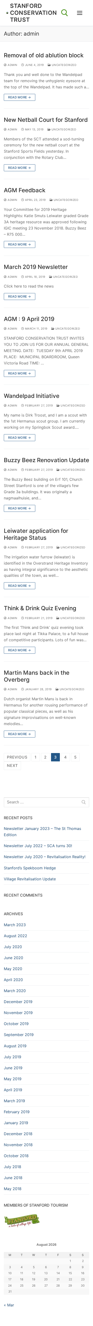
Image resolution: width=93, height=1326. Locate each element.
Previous (17, 757)
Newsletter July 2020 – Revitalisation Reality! (44, 856)
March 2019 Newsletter (36, 266)
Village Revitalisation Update (30, 879)
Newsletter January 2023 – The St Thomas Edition (42, 831)
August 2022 (15, 935)
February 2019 (17, 1111)
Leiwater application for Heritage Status (36, 534)
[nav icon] (79, 13)
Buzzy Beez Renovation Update (46, 460)
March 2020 (15, 990)
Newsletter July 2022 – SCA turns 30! (38, 845)
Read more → (19, 97)
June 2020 (13, 957)
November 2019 (18, 1012)
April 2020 (13, 979)
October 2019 (16, 1023)
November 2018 (18, 1144)
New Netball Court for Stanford (46, 119)
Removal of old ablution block (43, 55)
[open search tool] (64, 12)
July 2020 (13, 946)
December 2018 (18, 1133)
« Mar (9, 1305)
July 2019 (12, 1056)
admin (12, 65)
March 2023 (15, 924)
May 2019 (12, 1078)
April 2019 (13, 1089)
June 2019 (13, 1067)
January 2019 (16, 1122)
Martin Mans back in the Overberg (36, 676)
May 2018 (12, 1188)
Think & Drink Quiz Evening (40, 608)
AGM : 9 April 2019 (29, 318)
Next (12, 765)
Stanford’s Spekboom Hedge (30, 868)
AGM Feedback (24, 190)
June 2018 (13, 1177)
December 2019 (18, 1001)
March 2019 (14, 1100)
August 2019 (15, 1045)
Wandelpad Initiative (31, 395)
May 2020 (13, 968)
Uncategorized (63, 65)
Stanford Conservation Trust (33, 12)
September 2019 (19, 1034)
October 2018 (16, 1155)
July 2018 (12, 1166)
